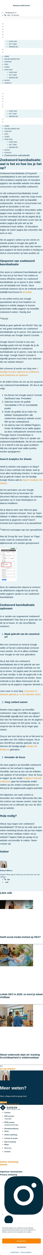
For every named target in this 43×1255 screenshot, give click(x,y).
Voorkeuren (21, 1247)
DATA (6, 32)
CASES (6, 34)
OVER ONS (8, 37)
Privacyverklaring (25, 1252)
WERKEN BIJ (13, 47)
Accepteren (21, 1241)
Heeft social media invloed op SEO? (20, 937)
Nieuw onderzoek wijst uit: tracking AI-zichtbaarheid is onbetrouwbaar (20, 1056)
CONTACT (8, 52)
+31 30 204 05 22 (12, 1104)
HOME (6, 24)
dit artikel (27, 292)
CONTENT (8, 29)
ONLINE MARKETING (12, 26)
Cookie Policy (15, 1252)
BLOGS (7, 49)
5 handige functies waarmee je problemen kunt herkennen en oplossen (19, 371)
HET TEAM (13, 44)
